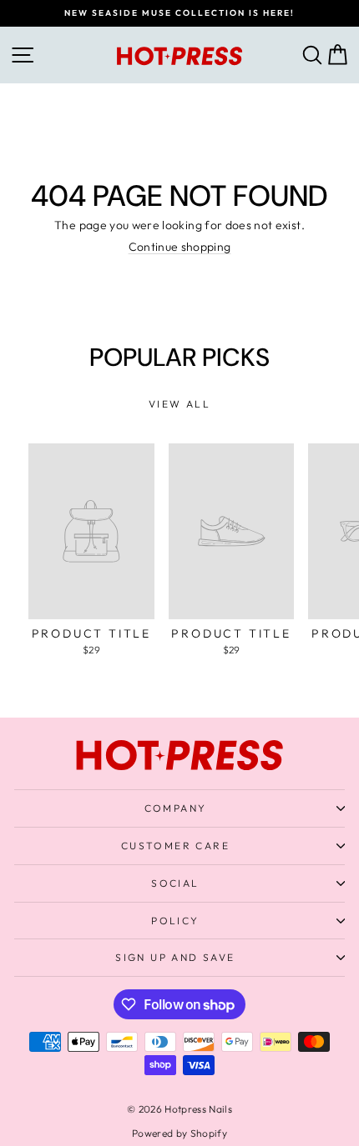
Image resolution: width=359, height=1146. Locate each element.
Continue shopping (180, 246)
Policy (175, 920)
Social (175, 883)
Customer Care (175, 845)
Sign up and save (175, 957)
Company (175, 808)
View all (179, 404)
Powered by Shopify (179, 1133)
